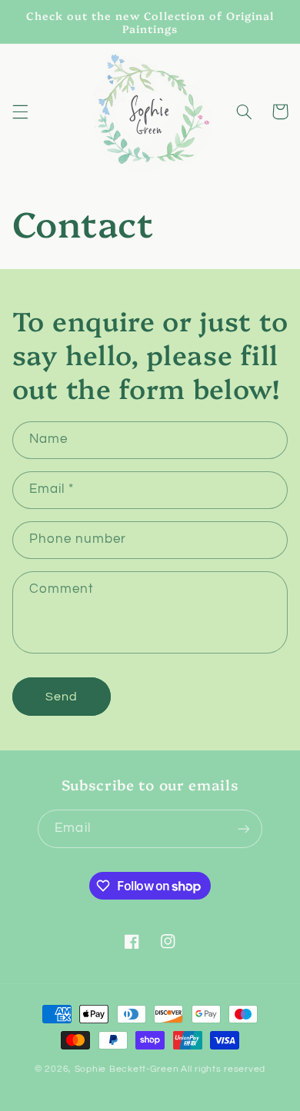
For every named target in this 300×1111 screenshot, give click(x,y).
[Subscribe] (243, 828)
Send (61, 696)
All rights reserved (223, 1069)
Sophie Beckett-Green (127, 1069)
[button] (20, 111)
